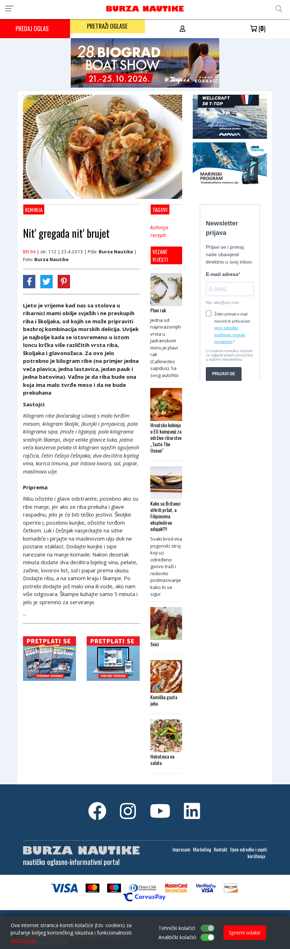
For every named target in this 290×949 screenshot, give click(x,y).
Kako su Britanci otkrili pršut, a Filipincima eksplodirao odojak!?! (165, 516)
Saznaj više (23, 940)
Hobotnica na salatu (162, 759)
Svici (154, 644)
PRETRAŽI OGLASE (107, 26)
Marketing (202, 849)
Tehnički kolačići (176, 928)
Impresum (181, 849)
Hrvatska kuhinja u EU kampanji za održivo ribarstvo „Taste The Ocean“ (165, 438)
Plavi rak (158, 310)
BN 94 (29, 251)
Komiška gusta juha (163, 700)
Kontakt (220, 849)
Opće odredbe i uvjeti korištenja (248, 853)
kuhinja (159, 227)
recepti (158, 234)
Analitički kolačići (177, 937)
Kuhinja (33, 209)
